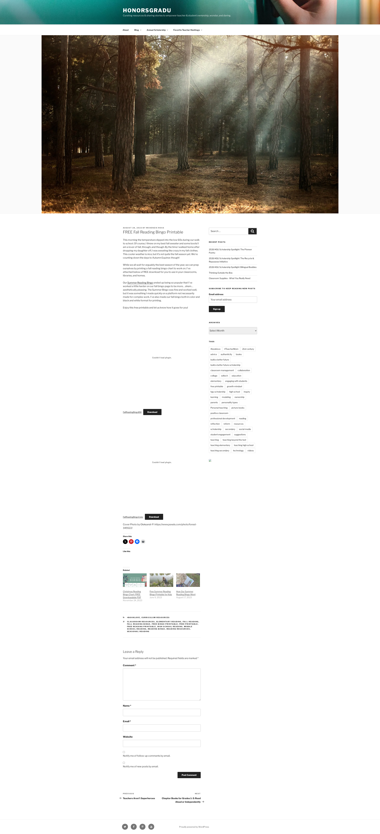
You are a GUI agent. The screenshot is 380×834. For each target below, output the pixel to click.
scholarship (215, 429)
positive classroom (219, 413)
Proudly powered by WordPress (194, 827)
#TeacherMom (231, 349)
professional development (222, 418)
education (236, 375)
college (213, 375)
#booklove (215, 349)
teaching (214, 440)
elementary (215, 381)
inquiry (247, 391)
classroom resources (141, 622)
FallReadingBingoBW (132, 412)
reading (242, 418)
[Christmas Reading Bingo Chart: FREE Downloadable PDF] (135, 580)
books (239, 354)
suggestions (240, 434)
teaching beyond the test (234, 440)
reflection (215, 423)
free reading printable (141, 627)
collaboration (244, 370)
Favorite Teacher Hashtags (186, 30)
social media (245, 429)
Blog (136, 30)
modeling (226, 397)
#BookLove (133, 617)
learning (214, 397)
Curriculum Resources (155, 617)
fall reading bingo (139, 624)
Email (127, 721)
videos (250, 450)
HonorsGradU (147, 10)
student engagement (220, 434)
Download (152, 412)
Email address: (216, 294)
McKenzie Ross (155, 228)
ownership (239, 397)
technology (238, 450)
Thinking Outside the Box (221, 272)
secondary (230, 429)
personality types (230, 402)
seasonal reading (138, 631)
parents (214, 402)
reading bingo (156, 629)
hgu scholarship (217, 391)
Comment (129, 665)
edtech (224, 375)
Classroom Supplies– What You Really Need (229, 278)
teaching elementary (220, 445)
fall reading (191, 622)
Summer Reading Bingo (140, 282)
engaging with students (236, 381)
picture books (237, 407)
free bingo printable (165, 624)
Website (128, 736)
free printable (188, 624)
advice (213, 354)
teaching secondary (219, 450)
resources (238, 423)
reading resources (178, 629)
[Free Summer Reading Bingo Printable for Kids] (161, 580)
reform (227, 423)
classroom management (222, 370)
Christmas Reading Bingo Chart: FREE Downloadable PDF (132, 594)
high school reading (170, 627)
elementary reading (168, 622)
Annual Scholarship (156, 30)
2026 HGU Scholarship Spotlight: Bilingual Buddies (232, 267)
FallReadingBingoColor (133, 517)
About (126, 30)
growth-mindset (234, 386)
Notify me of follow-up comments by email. (146, 755)
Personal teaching (219, 407)
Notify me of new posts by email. (140, 766)
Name (127, 705)
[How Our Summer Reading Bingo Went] (188, 580)
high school (234, 391)
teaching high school (243, 445)
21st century (248, 349)
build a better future (219, 359)
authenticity (226, 354)
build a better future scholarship (225, 365)
